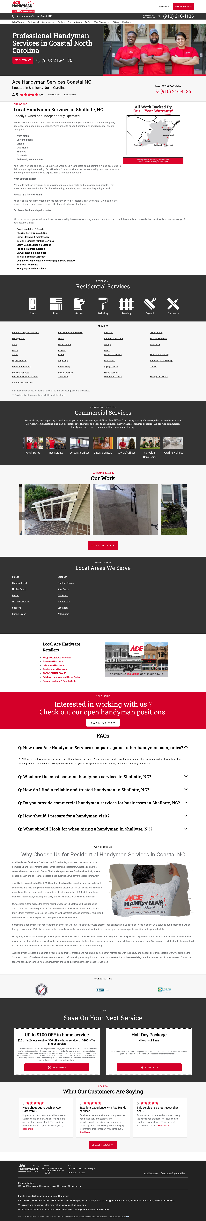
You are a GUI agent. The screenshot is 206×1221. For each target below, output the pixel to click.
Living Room (156, 332)
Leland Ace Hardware (53, 665)
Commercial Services (22, 382)
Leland (15, 595)
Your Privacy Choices (117, 1216)
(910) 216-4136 (178, 16)
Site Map (75, 1216)
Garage (107, 344)
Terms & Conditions (99, 1216)
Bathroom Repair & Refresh (25, 332)
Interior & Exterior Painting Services (35, 241)
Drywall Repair (19, 360)
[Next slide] (184, 516)
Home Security (111, 372)
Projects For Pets (20, 372)
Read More (27, 1129)
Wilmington (63, 614)
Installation (109, 360)
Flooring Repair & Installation (32, 233)
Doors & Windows (113, 354)
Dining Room (18, 338)
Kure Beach (63, 589)
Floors (61, 354)
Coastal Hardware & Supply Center (60, 681)
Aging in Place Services (63, 260)
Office (61, 338)
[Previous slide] (22, 516)
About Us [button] (163, 6)
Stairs (15, 354)
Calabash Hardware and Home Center (61, 677)
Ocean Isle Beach (20, 601)
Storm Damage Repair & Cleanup (34, 245)
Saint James (64, 601)
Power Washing (66, 372)
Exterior (62, 350)
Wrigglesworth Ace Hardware (57, 657)
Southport (63, 607)
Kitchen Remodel (158, 338)
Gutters (153, 366)
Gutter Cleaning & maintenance (33, 237)
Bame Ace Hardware (53, 661)
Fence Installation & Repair (31, 249)
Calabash (62, 577)
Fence (107, 350)
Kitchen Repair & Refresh (70, 332)
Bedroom (108, 332)
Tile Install (63, 376)
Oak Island (63, 595)
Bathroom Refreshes (27, 264)
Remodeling (64, 366)
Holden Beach (19, 589)
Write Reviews (70, 95)
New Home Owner (113, 376)
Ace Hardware (151, 1173)
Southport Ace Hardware (55, 669)
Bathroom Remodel (113, 338)
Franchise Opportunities (173, 1173)
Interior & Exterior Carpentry (31, 256)
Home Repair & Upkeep (161, 360)
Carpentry (63, 360)
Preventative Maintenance (25, 376)
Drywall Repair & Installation (32, 252)
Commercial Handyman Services (34, 260)
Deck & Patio (64, 344)
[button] (103, 749)
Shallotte (16, 607)
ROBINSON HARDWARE (54, 673)
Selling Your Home (159, 376)
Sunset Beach (19, 614)
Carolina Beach (19, 583)
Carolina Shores (66, 583)
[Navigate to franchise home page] (23, 6)
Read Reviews (54, 95)
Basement (155, 344)
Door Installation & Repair (30, 229)
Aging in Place (111, 366)
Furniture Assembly (159, 354)
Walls (15, 350)
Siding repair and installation (32, 268)
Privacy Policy (85, 1216)
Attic (14, 344)
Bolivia (15, 577)
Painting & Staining (21, 366)
